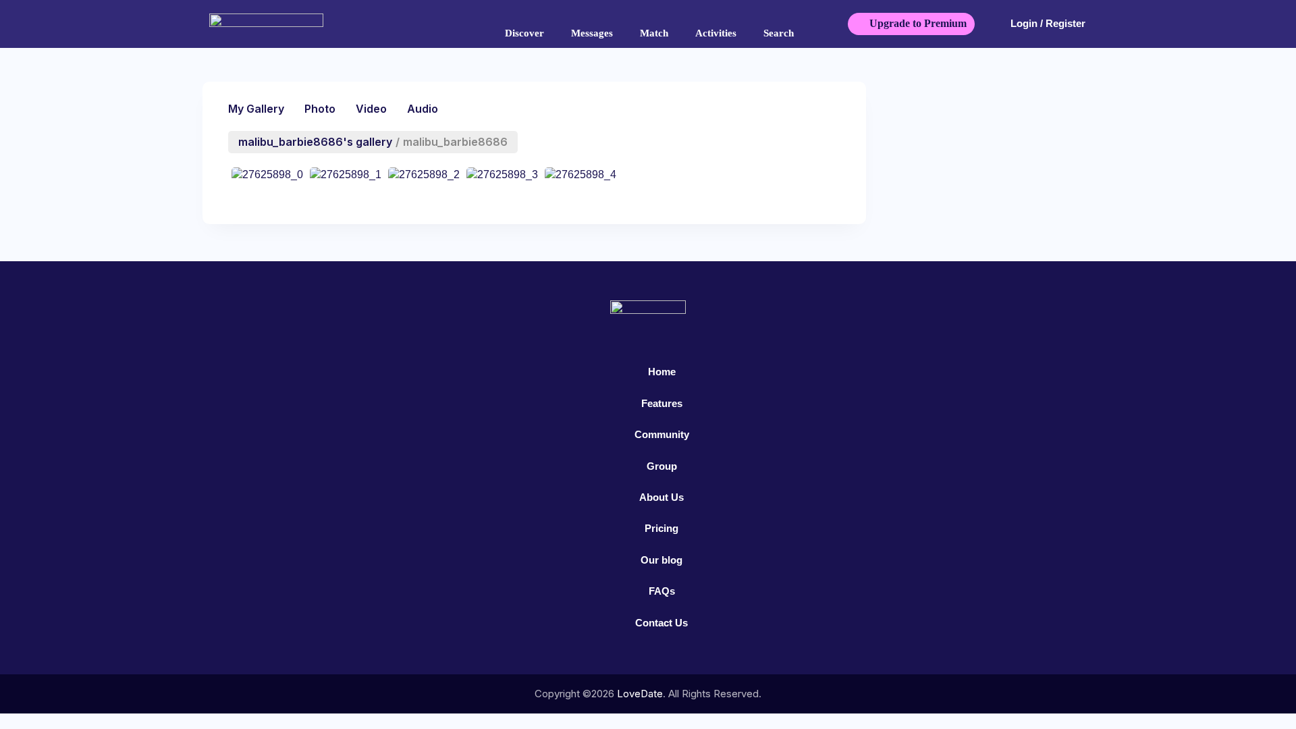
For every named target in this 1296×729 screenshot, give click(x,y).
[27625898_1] (345, 177)
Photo (319, 108)
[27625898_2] (424, 177)
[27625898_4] (580, 177)
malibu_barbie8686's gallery (315, 141)
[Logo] (291, 24)
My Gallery (256, 108)
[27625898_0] (267, 177)
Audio (422, 108)
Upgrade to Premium (918, 23)
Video (371, 108)
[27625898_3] (502, 177)
